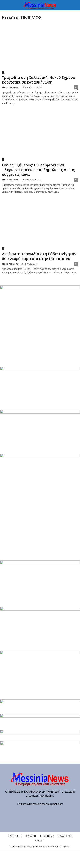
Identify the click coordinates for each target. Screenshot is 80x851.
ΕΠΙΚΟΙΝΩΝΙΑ (47, 835)
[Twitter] (52, 811)
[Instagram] (44, 811)
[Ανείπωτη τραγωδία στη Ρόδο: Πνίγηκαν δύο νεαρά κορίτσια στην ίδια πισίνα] (40, 225)
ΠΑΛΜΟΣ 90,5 (65, 835)
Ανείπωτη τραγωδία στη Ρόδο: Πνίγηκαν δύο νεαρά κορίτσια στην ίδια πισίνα (39, 256)
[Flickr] (28, 811)
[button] (74, 5)
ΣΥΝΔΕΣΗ (31, 835)
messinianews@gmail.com (48, 803)
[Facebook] (20, 811)
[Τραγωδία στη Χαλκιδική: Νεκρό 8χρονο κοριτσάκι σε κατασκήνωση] (40, 49)
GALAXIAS (40, 840)
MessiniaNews (10, 87)
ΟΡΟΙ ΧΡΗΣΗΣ (15, 835)
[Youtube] (59, 811)
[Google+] (36, 811)
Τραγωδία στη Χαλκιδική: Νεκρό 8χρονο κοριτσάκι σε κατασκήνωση (38, 80)
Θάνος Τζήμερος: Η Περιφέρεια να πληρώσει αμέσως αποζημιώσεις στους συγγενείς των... (38, 170)
